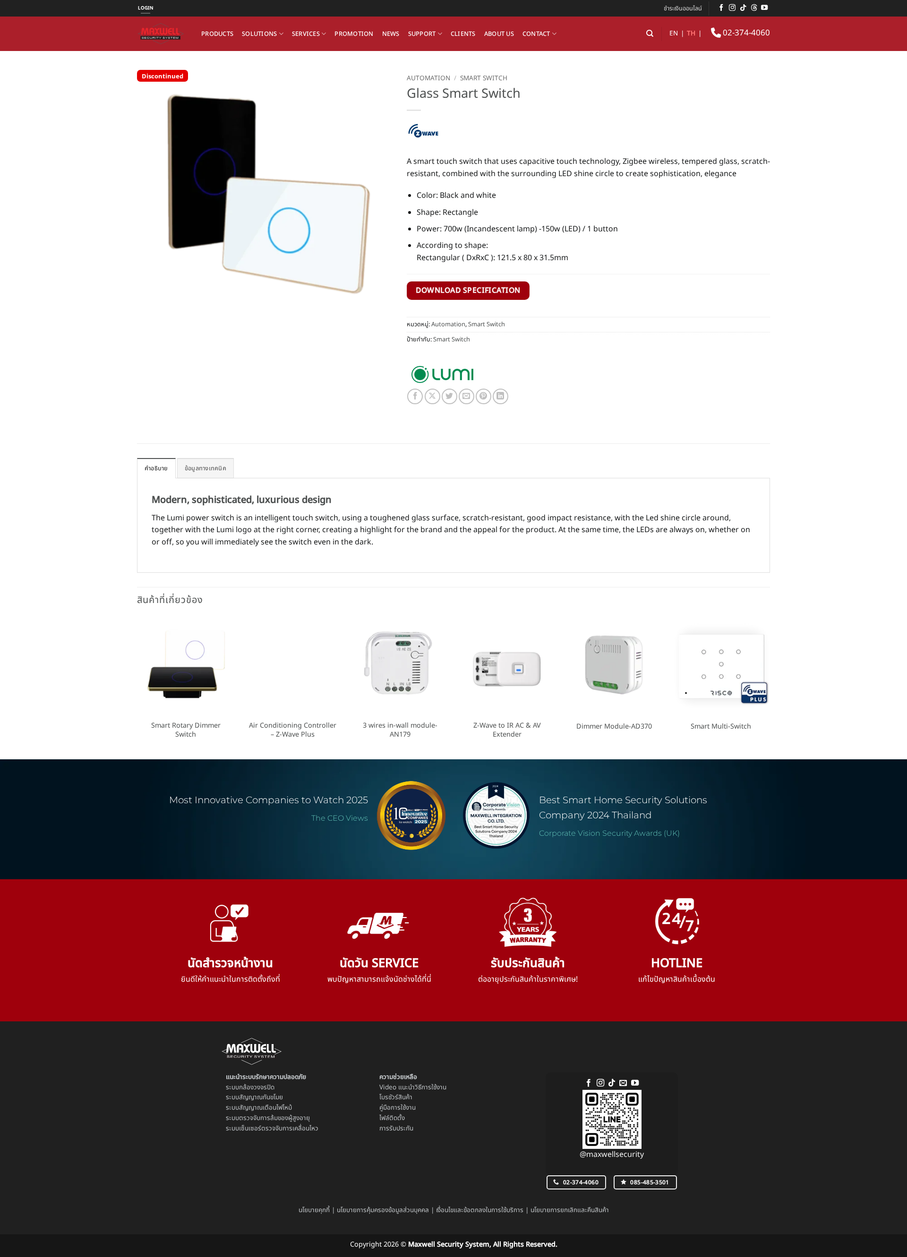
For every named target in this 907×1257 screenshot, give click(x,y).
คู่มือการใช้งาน (397, 1108)
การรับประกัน (396, 1128)
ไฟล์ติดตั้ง (392, 1118)
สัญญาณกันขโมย (261, 1097)
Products (217, 34)
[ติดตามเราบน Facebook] (721, 8)
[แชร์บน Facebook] (415, 396)
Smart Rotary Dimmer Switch (186, 730)
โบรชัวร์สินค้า (395, 1097)
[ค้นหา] (649, 33)
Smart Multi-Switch (721, 726)
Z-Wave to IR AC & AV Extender (507, 730)
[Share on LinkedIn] (500, 396)
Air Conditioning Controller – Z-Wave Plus (292, 730)
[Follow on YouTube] (764, 8)
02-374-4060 (745, 33)
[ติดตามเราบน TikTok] (743, 8)
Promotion (353, 34)
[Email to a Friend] (466, 396)
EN (673, 33)
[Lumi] (442, 374)
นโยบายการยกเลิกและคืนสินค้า (570, 1210)
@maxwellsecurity (612, 1154)
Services (306, 34)
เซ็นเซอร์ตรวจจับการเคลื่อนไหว (278, 1128)
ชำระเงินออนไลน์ (683, 8)
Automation (428, 78)
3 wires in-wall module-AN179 (400, 730)
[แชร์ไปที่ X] (432, 396)
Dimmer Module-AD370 (614, 726)
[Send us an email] (623, 1083)
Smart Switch (483, 78)
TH (691, 33)
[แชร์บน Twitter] (449, 396)
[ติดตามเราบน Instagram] (732, 8)
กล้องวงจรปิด (256, 1087)
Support (422, 34)
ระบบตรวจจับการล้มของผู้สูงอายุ (268, 1118)
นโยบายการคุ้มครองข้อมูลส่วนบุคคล (383, 1210)
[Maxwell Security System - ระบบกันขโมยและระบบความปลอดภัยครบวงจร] (162, 34)
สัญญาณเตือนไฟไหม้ (265, 1108)
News (391, 34)
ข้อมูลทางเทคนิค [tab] (205, 468)
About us (499, 34)
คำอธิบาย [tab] (156, 468)
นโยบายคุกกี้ (314, 1210)
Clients (463, 34)
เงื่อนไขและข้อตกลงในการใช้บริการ (479, 1210)
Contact (536, 34)
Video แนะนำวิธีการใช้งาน (412, 1087)
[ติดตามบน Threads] (754, 8)
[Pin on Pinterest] (483, 396)
